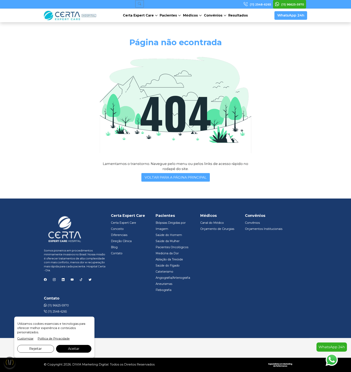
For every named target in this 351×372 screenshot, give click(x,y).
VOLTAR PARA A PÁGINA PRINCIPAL (176, 177)
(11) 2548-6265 (260, 4)
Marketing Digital (95, 364)
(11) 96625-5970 (292, 4)
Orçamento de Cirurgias (217, 229)
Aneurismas (164, 284)
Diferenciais (119, 235)
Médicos (191, 15)
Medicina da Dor (167, 253)
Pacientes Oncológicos (172, 247)
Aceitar (73, 349)
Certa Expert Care (139, 15)
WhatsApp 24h (290, 15)
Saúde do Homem (169, 235)
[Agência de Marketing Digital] (280, 365)
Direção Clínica (121, 241)
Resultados (238, 15)
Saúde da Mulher (168, 241)
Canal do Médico (212, 223)
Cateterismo (164, 271)
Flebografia (163, 290)
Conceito (117, 229)
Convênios (213, 15)
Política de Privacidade (54, 338)
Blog (114, 247)
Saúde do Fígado (168, 265)
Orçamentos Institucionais (263, 229)
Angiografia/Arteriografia (173, 278)
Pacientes (169, 15)
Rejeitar (35, 349)
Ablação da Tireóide (169, 259)
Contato (116, 253)
